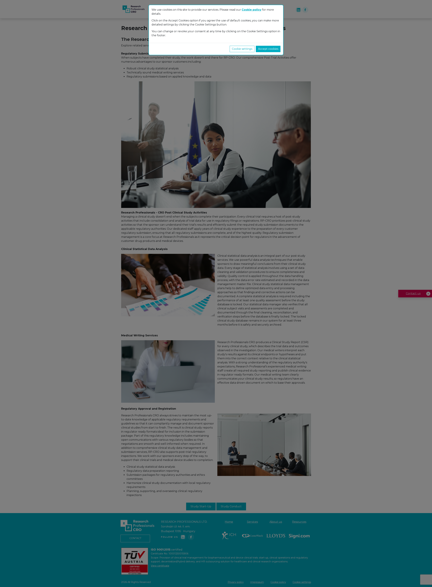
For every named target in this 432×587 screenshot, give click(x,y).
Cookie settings (242, 48)
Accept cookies (268, 48)
